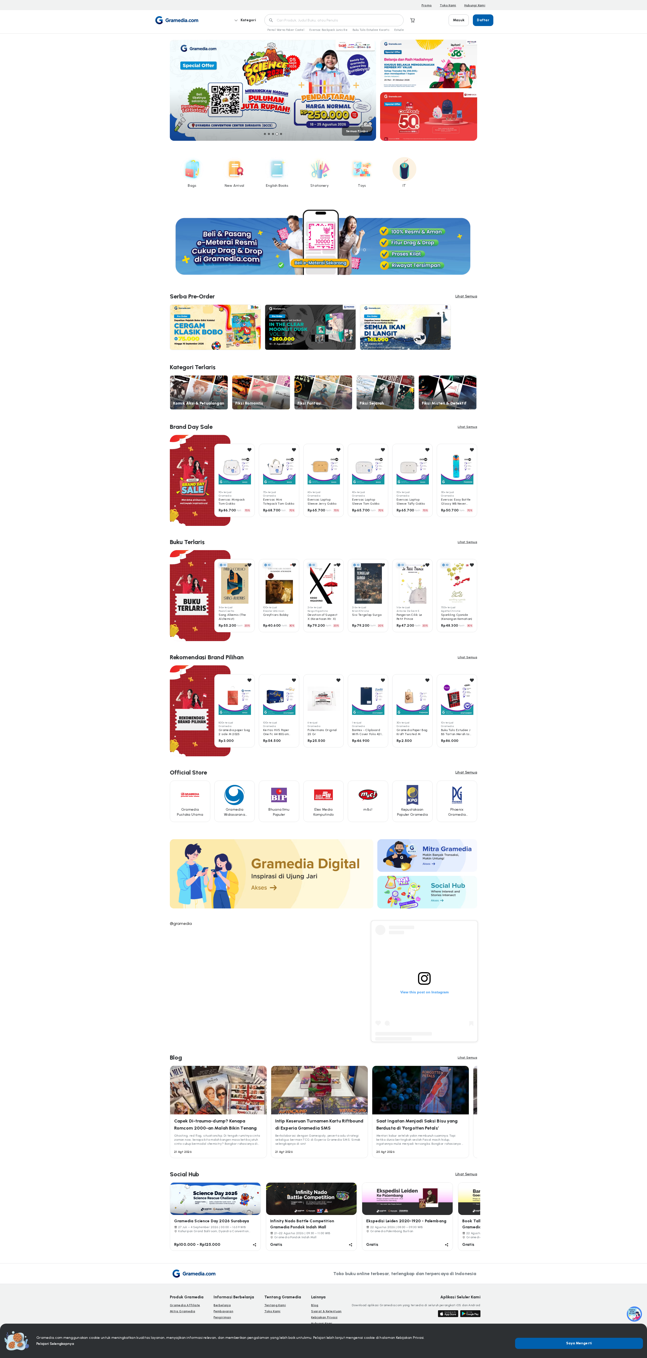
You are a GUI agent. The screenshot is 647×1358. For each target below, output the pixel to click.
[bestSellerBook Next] (476, 596)
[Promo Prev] (170, 90)
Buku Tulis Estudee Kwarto (371, 30)
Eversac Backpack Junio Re (328, 30)
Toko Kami (448, 5)
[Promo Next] (376, 90)
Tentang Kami (275, 1305)
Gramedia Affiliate (185, 1305)
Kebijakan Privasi (324, 1317)
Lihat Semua (466, 296)
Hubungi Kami (474, 5)
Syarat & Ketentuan (326, 1311)
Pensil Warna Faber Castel (285, 30)
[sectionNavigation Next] (476, 480)
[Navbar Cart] (413, 20)
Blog (314, 1305)
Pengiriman (222, 1317)
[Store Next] (476, 802)
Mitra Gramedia (182, 1311)
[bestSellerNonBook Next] (476, 711)
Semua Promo (357, 131)
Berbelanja (222, 1305)
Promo (427, 5)
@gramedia (181, 923)
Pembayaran (223, 1311)
